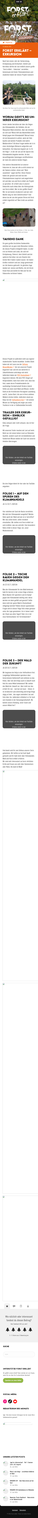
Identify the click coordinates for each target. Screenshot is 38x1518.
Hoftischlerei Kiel (18, 400)
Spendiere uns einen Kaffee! (13, 1380)
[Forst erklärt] (19, 12)
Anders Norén (27, 1514)
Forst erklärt (14, 1514)
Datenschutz (23, 1510)
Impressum (15, 1510)
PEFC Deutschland (23, 375)
